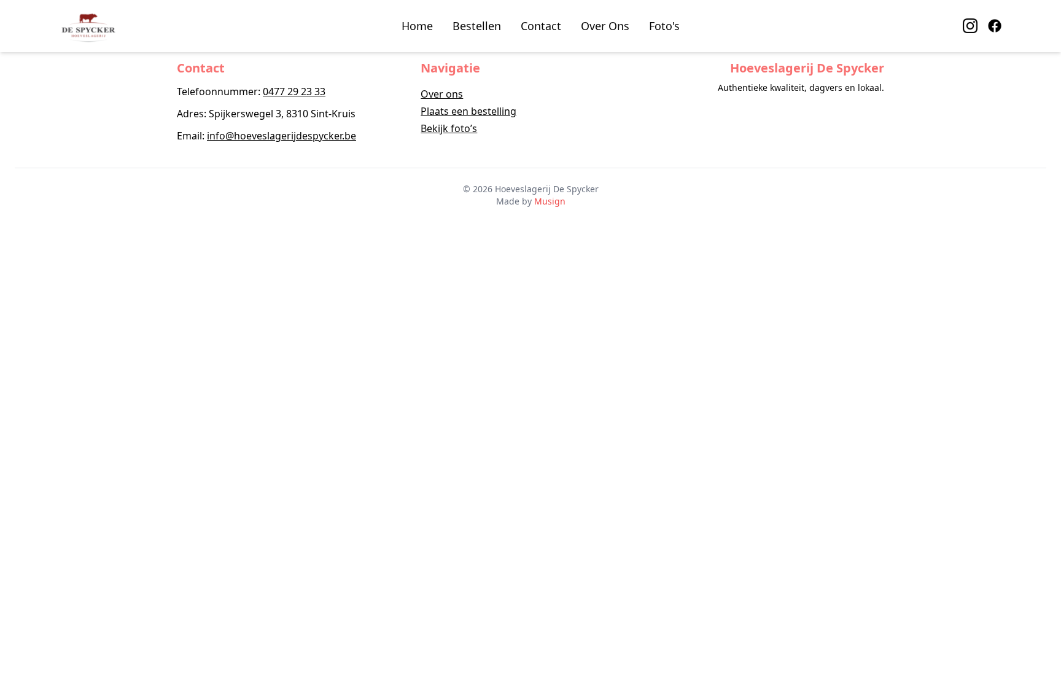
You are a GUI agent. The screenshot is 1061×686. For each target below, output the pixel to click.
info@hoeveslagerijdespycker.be (281, 135)
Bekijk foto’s (449, 128)
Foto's (664, 25)
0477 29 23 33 (294, 91)
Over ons (442, 94)
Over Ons (605, 25)
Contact (541, 25)
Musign (549, 201)
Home (417, 25)
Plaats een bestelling (468, 111)
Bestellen (477, 25)
